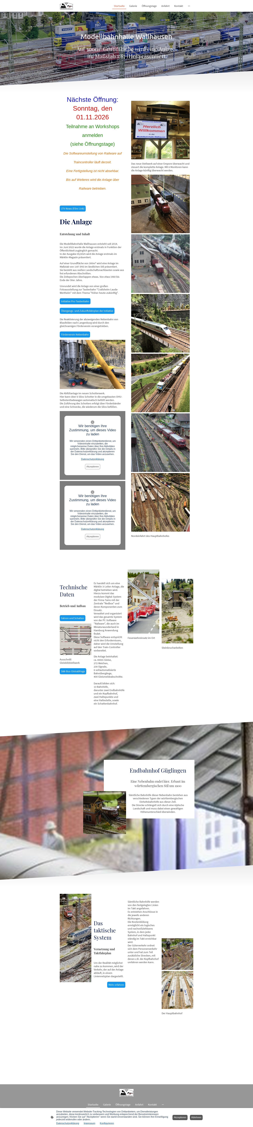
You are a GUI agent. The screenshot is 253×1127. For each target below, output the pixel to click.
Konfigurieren (107, 1123)
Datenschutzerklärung (92, 459)
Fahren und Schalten (72, 618)
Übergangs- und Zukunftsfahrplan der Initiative (87, 310)
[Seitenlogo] (66, 6)
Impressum (89, 1123)
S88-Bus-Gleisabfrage (73, 671)
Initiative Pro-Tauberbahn (75, 301)
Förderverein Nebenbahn (75, 334)
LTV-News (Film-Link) (72, 208)
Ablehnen (196, 1117)
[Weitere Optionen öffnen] (189, 6)
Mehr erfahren (116, 984)
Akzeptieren (92, 466)
